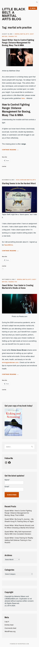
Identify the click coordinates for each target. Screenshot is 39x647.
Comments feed (10, 628)
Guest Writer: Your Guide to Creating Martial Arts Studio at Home (17, 286)
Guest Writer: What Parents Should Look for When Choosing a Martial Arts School (19, 526)
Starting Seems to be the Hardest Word (19, 183)
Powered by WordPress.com (19, 644)
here (23, 98)
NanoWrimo (8, 245)
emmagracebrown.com (10, 362)
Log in (7, 621)
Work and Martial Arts (28, 180)
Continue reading (14, 150)
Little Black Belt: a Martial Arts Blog (13, 14)
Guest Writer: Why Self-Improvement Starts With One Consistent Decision (18, 532)
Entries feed (9, 625)
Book (18, 180)
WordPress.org (10, 631)
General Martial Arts (22, 34)
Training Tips (12, 36)
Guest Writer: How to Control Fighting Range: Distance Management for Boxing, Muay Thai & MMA (18, 42)
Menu (34, 8)
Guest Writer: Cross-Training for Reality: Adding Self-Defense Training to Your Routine (19, 540)
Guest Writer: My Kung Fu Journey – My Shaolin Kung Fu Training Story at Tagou (19, 520)
